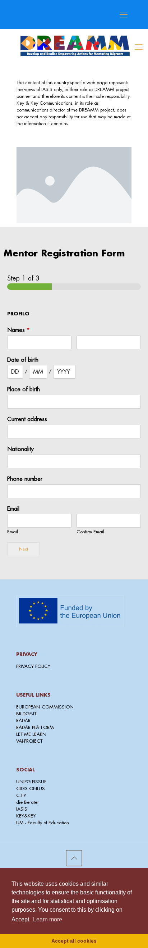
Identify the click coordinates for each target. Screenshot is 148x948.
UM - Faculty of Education (42, 823)
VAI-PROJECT (29, 741)
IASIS (21, 809)
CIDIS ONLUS (30, 788)
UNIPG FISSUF (31, 782)
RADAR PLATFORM (35, 727)
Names (18, 330)
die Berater (27, 802)
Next (23, 549)
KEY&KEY (26, 816)
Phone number (24, 479)
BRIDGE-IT (26, 714)
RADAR (23, 720)
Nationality (20, 449)
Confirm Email (90, 532)
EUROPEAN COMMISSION (45, 707)
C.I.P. (21, 795)
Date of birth (22, 360)
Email (13, 508)
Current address (27, 419)
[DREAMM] (74, 54)
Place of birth (23, 389)
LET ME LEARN (31, 734)
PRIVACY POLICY (33, 666)
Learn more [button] (47, 919)
